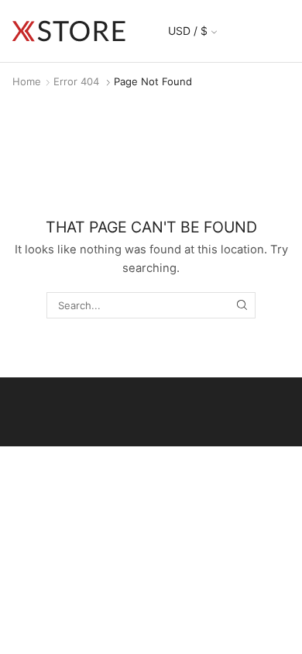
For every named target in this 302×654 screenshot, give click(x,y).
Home (26, 81)
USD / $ (188, 30)
